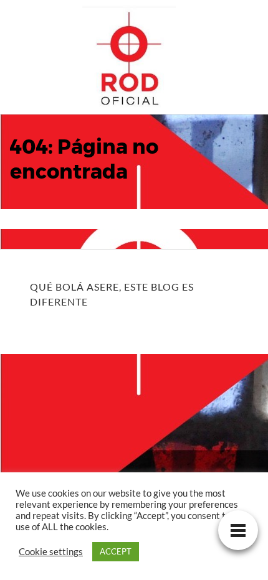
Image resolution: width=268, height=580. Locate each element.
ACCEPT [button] (116, 551)
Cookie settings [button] (51, 551)
